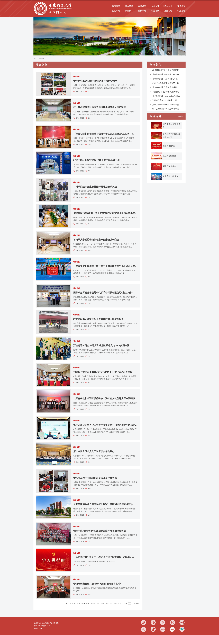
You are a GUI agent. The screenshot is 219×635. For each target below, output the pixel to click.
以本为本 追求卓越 (170, 176)
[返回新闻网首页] (53, 2)
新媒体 (128, 11)
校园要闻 (116, 6)
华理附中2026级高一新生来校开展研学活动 (95, 81)
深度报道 (181, 6)
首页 (34, 58)
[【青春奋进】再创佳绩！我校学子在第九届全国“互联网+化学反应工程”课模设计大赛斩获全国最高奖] (53, 137)
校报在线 (155, 11)
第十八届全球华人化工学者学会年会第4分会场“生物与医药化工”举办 (108, 425)
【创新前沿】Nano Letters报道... (166, 96)
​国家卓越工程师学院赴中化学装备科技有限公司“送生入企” (103, 292)
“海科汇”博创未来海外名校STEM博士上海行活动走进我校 (102, 372)
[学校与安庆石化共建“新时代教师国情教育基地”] (53, 587)
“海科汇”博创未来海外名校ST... (165, 100)
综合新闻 (129, 6)
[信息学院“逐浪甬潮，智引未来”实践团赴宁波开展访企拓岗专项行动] (53, 216)
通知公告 (168, 11)
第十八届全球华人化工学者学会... (166, 104)
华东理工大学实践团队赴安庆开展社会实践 (95, 478)
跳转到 (136, 603)
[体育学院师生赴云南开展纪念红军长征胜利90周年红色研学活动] (53, 507)
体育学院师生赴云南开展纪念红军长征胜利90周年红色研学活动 (105, 504)
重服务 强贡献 (169, 146)
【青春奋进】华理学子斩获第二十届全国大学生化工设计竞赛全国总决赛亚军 (112, 266)
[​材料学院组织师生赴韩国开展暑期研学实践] (53, 190)
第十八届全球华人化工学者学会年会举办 (93, 451)
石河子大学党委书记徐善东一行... (166, 83)
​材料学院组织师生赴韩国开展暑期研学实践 (95, 186)
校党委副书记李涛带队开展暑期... (166, 92)
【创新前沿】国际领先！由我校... (166, 74)
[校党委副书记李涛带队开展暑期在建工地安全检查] (53, 322)
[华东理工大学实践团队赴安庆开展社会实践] (53, 481)
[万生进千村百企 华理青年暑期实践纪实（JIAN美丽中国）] (53, 348)
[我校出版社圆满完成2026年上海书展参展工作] (53, 163)
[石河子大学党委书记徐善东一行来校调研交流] (53, 243)
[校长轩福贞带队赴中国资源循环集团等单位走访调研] (53, 110)
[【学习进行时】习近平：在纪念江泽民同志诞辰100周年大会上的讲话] (53, 560)
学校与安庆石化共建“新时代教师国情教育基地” (97, 583)
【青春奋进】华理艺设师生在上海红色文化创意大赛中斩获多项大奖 (107, 398)
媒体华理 (142, 11)
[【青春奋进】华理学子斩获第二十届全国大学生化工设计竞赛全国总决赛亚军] (53, 269)
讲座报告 (181, 11)
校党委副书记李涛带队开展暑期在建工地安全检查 (98, 319)
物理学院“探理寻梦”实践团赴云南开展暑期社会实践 (99, 531)
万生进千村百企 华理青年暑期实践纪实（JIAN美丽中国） (102, 345)
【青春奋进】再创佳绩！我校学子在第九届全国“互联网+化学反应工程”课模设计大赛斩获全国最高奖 (124, 133)
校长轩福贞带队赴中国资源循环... (166, 70)
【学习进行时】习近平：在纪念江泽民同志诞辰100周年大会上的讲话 (108, 557)
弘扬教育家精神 (169, 156)
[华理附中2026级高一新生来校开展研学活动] (53, 84)
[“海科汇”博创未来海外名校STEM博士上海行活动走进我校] (53, 375)
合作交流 (155, 6)
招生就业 (168, 6)
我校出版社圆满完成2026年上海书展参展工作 (96, 160)
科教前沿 (142, 6)
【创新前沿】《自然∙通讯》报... (165, 79)
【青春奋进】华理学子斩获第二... (166, 87)
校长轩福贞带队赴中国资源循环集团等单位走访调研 (99, 107)
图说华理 (116, 11)
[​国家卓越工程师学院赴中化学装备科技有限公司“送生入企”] (53, 295)
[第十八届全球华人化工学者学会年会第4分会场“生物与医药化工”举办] (53, 428)
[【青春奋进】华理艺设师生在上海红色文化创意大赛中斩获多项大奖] (53, 401)
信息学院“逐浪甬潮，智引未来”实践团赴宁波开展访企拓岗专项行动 (107, 213)
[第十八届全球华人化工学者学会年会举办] (53, 454)
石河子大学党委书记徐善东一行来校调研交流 (96, 239)
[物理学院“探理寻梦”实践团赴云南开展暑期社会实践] (53, 534)
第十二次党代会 (169, 166)
